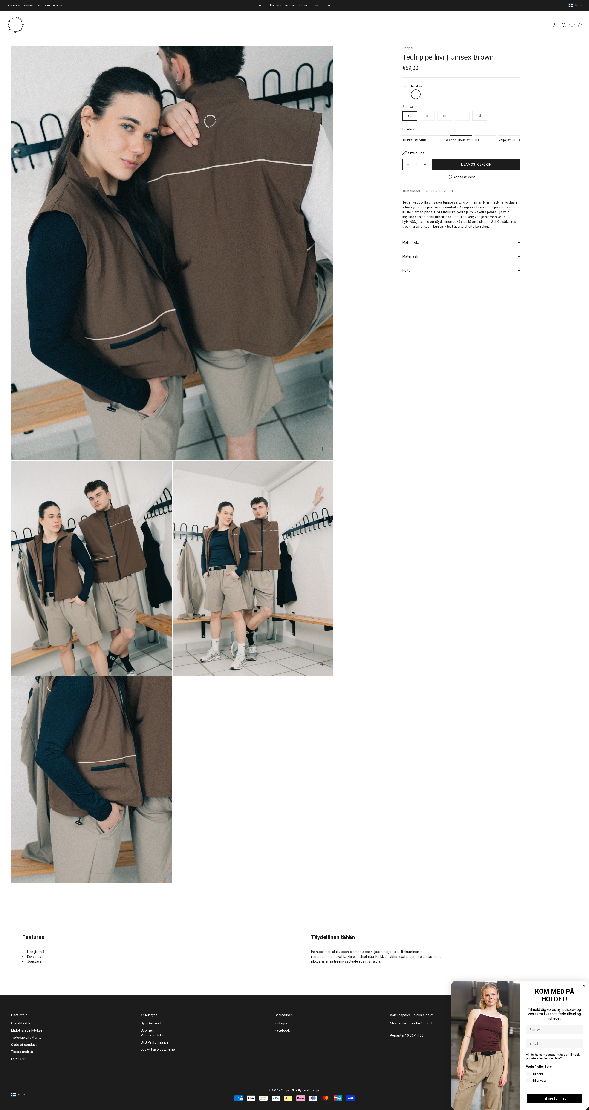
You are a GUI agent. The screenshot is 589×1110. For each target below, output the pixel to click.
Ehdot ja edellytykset (27, 1030)
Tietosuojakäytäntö (26, 1037)
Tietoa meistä (22, 1052)
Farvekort (18, 1059)
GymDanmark (151, 1023)
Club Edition (13, 5)
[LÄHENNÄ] (322, 449)
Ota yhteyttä (21, 1023)
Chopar (408, 48)
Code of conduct (24, 1045)
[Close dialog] (584, 986)
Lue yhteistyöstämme (158, 1049)
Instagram (283, 1023)
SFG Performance (155, 1042)
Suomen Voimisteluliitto (153, 1033)
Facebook (282, 1030)
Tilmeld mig (554, 1098)
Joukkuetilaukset (53, 5)
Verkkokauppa (32, 5)
